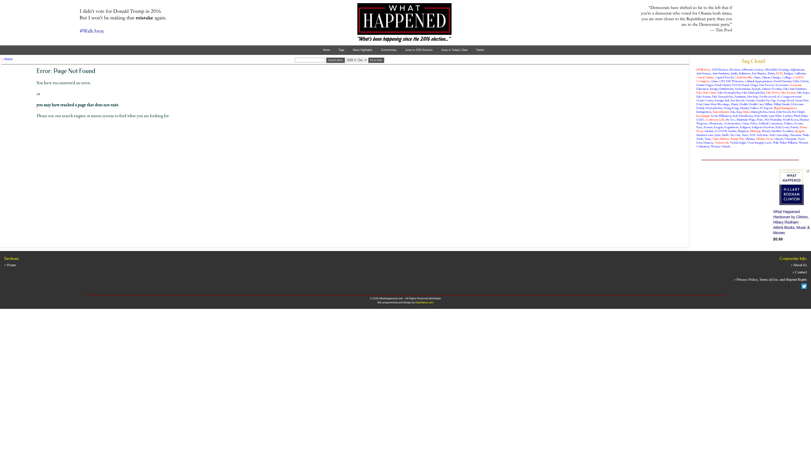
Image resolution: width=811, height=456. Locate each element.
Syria (717, 135)
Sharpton (743, 131)
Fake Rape (803, 92)
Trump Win (737, 139)
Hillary (768, 104)
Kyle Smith (761, 116)
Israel (772, 112)
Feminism (740, 96)
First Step (752, 96)
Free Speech (737, 100)
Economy (795, 85)
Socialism (787, 131)
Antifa (734, 73)
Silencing (755, 131)
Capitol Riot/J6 (724, 77)
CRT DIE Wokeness (731, 81)
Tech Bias (762, 135)
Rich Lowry (782, 127)
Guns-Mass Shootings (716, 104)
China (756, 77)
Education (702, 89)
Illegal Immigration (785, 108)
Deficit (804, 81)
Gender (750, 100)
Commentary (389, 50)
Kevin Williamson (721, 116)
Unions (778, 139)
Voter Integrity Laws (759, 142)
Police (753, 123)
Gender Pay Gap (766, 100)
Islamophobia (759, 112)
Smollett (776, 131)
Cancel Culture (705, 77)
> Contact (799, 272)
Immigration (703, 112)
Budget (788, 73)
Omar (745, 123)
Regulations (731, 127)
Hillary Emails (782, 104)
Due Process (766, 85)
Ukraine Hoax (764, 139)
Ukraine (750, 139)
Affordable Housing (777, 69)
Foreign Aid (722, 100)
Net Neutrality (773, 119)
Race (699, 127)
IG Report (766, 108)
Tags (341, 50)
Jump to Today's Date (454, 50)
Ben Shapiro (759, 73)
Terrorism (795, 135)
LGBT (700, 119)
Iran (732, 112)
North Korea (790, 119)
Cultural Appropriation (758, 81)
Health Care (756, 104)
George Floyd (785, 100)
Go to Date (376, 60)
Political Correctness (770, 123)
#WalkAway (703, 69)
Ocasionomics (732, 123)
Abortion (734, 69)
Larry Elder (775, 116)
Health (743, 104)
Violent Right (738, 142)
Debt (796, 81)
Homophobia (713, 108)
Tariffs (725, 135)
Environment (742, 89)
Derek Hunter (722, 85)
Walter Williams (788, 142)
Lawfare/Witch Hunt (795, 116)
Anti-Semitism (720, 73)
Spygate (799, 131)
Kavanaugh (703, 116)
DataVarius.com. (424, 302)
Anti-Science (703, 73)
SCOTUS (721, 131)
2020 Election (720, 69)
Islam (746, 112)
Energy (714, 89)
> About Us (799, 265)
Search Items (335, 60)
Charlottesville (743, 77)
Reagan (718, 127)
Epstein (756, 89)
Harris (734, 104)
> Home (10, 265)
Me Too (730, 119)
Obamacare (715, 123)
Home (326, 50)
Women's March (720, 146)
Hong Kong (731, 108)
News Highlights (363, 50)
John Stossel (783, 112)
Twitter (480, 50)
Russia (794, 127)
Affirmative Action (752, 69)
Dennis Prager (704, 85)
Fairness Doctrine (772, 89)
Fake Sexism (703, 96)
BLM (779, 73)
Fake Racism (788, 92)
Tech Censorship (779, 135)
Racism (708, 127)
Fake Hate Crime (706, 92)
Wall (775, 142)
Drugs (754, 85)
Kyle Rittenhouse (743, 116)
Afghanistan (797, 69)
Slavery (766, 131)
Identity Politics (749, 108)
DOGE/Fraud (740, 85)
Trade (699, 139)
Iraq (738, 112)
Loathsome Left (714, 119)
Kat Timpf (798, 112)
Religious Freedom (763, 127)
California (800, 73)
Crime (714, 81)
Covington (702, 81)
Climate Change (771, 77)
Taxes (745, 135)
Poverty (798, 123)
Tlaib (806, 135)
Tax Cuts (735, 135)
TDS (752, 135)
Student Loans (704, 135)
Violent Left (721, 142)
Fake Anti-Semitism (794, 89)
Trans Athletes (720, 139)
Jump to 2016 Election (419, 50)
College (786, 77)
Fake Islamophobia (753, 92)
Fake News (772, 92)
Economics (782, 85)
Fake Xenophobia (722, 96)
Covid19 (798, 77)
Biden (771, 73)
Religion (745, 127)
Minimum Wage (745, 119)
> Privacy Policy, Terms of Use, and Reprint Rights (770, 280)
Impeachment (721, 112)
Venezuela (790, 139)
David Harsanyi (782, 81)
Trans (708, 139)
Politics (788, 123)
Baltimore (744, 73)
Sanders (709, 131)
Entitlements (726, 89)
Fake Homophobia (729, 92)
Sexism (732, 131)
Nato (760, 119)
